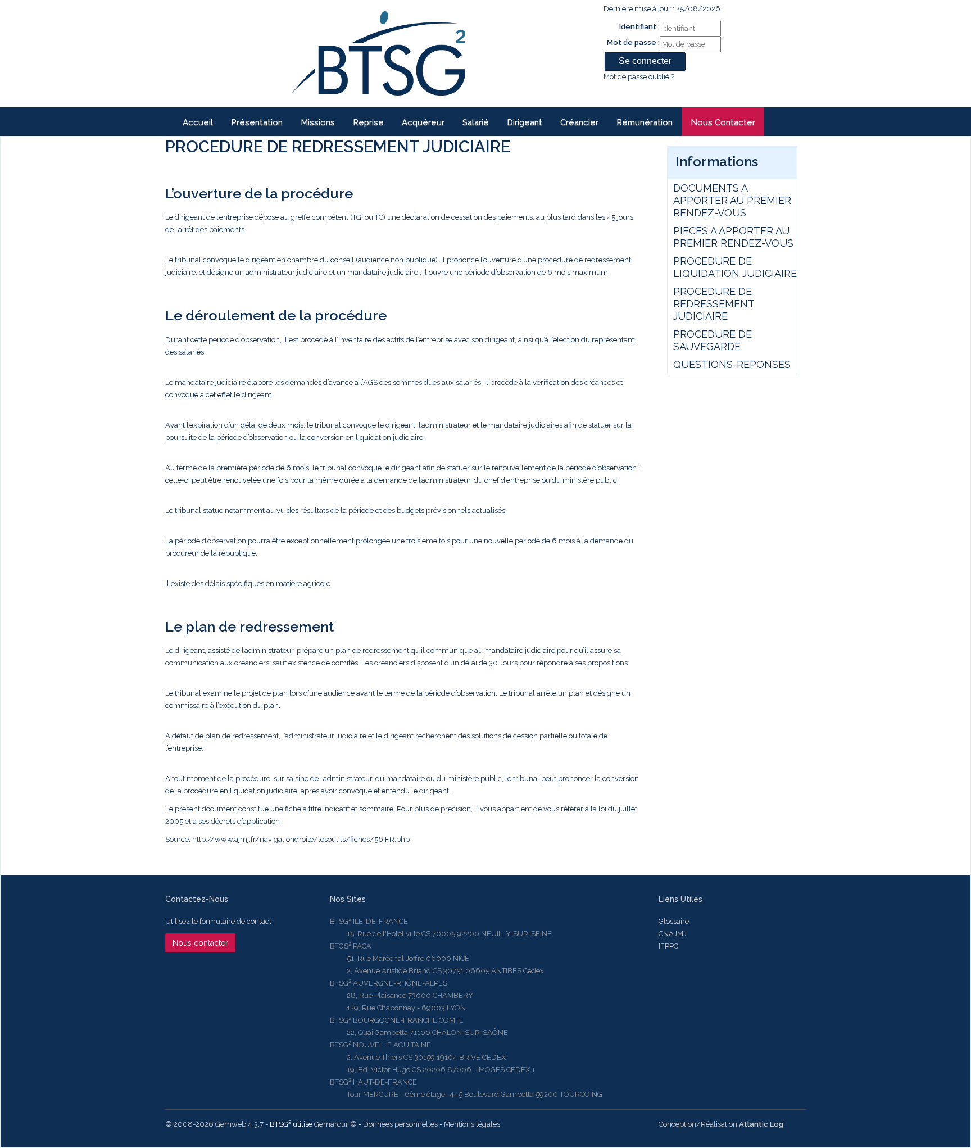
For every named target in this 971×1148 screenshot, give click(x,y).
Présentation (257, 122)
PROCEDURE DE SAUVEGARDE (712, 340)
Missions (318, 122)
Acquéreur (423, 122)
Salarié (475, 122)
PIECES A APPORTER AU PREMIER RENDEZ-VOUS (733, 237)
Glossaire (674, 921)
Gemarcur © (335, 1124)
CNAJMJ (673, 933)
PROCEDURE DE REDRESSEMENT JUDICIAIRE (713, 303)
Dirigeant (524, 122)
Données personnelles (400, 1124)
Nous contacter (723, 122)
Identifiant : (639, 26)
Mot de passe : (633, 42)
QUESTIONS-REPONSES (732, 364)
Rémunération (644, 122)
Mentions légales (472, 1124)
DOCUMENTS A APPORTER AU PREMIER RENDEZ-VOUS (732, 200)
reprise (368, 122)
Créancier (579, 122)
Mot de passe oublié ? (639, 76)
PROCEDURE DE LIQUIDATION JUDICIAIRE (735, 267)
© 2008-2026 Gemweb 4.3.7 (214, 1124)
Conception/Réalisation (721, 1124)
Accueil (198, 122)
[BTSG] (378, 53)
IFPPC (668, 946)
